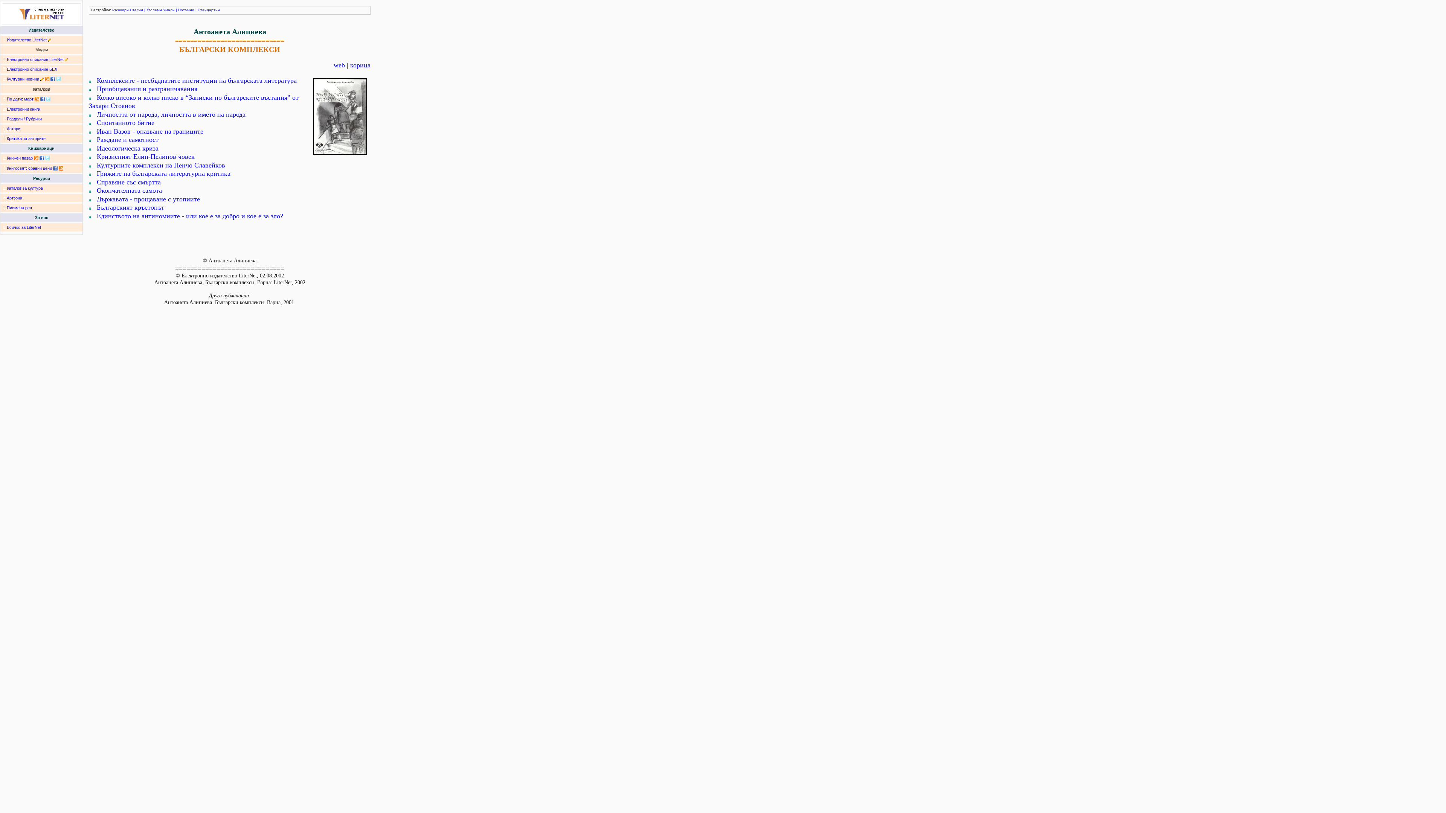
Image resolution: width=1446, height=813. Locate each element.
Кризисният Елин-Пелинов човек (146, 156)
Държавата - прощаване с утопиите (148, 199)
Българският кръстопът (130, 207)
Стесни (136, 10)
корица (360, 65)
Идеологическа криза (128, 148)
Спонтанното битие (125, 122)
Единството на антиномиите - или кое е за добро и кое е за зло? (190, 216)
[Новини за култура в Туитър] (58, 79)
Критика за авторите (26, 138)
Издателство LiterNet (27, 40)
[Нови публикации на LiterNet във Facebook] (42, 99)
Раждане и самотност (128, 139)
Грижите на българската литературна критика (163, 173)
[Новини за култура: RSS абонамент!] (47, 79)
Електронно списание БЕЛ (32, 69)
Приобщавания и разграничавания (147, 89)
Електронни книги (23, 109)
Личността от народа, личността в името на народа (171, 114)
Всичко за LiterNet (24, 227)
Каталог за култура (25, 188)
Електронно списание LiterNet (35, 59)
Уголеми (154, 10)
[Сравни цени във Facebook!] (55, 168)
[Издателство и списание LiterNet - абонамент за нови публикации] (37, 99)
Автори (13, 128)
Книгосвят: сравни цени (29, 168)
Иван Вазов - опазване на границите (150, 131)
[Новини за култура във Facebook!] (52, 79)
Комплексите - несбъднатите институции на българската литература (197, 80)
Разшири (120, 10)
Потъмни (186, 10)
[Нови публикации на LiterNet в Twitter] (48, 99)
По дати (14, 99)
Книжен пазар (20, 158)
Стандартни (209, 10)
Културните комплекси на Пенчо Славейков (161, 165)
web (339, 65)
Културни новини (23, 79)
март (29, 99)
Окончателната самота (129, 190)
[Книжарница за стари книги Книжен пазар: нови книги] (36, 158)
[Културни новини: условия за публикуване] (42, 79)
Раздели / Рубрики (24, 119)
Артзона (14, 198)
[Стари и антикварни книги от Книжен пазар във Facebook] (42, 158)
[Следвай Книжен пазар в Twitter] (47, 158)
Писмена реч (19, 208)
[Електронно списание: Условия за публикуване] (66, 59)
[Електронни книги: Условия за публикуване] (49, 40)
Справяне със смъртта (129, 182)
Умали (169, 10)
